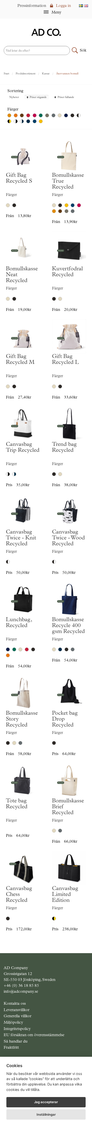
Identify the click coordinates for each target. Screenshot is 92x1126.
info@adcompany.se (21, 991)
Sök (83, 50)
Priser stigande (38, 97)
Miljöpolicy (13, 1022)
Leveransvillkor (16, 1009)
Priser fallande (66, 97)
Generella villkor (17, 1016)
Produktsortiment (25, 73)
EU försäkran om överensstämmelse (34, 1034)
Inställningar (46, 1114)
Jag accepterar (46, 1102)
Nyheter (14, 97)
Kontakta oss (15, 1003)
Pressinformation (31, 5)
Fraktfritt (11, 1047)
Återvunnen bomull (67, 73)
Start (6, 73)
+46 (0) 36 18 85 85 (21, 985)
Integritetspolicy (17, 1028)
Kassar (46, 73)
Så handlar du (15, 1041)
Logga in (63, 5)
